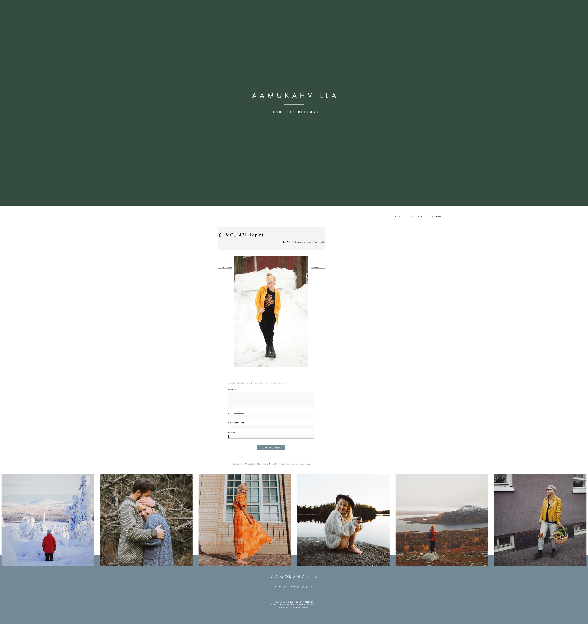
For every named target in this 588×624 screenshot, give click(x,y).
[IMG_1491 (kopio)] (271, 313)
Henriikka (416, 216)
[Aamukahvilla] (294, 103)
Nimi (231, 413)
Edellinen (225, 268)
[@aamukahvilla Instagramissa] (294, 520)
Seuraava (318, 268)
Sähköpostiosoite (237, 423)
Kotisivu (231, 433)
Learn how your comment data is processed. (290, 464)
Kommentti (233, 390)
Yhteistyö (435, 216)
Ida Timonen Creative (300, 607)
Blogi (398, 216)
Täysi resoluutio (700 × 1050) (311, 242)
